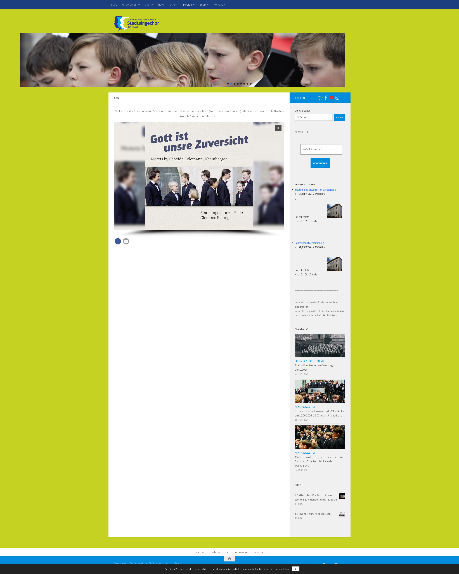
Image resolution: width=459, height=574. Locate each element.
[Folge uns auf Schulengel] (320, 98)
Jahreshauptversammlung (309, 243)
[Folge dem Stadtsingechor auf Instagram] (337, 98)
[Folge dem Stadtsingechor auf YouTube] (331, 98)
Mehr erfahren (283, 569)
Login (257, 552)
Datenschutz (218, 552)
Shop (203, 4)
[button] (228, 84)
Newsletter (309, 406)
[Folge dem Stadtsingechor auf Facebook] (326, 98)
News (161, 4)
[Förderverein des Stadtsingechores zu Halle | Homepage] (136, 24)
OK (295, 568)
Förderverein (129, 4)
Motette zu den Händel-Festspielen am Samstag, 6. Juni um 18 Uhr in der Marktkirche (319, 461)
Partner (200, 552)
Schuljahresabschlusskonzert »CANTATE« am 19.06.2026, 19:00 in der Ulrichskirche (319, 413)
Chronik (173, 4)
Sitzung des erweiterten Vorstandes (315, 189)
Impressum (241, 552)
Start (114, 4)
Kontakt (218, 4)
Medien (187, 4)
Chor (147, 4)
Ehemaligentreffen (305, 361)
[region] (229, 60)
